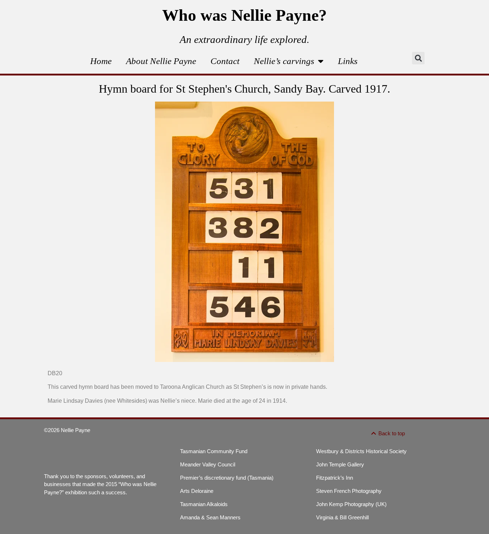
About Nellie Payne (161, 61)
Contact (224, 61)
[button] (418, 58)
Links (348, 61)
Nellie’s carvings (284, 61)
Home (101, 61)
